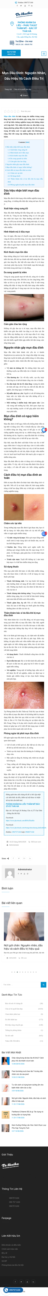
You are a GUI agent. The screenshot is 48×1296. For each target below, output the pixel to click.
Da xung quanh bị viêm (17, 158)
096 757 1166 (14, 1202)
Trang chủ (8, 89)
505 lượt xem (36, 842)
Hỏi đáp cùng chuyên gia (14, 1025)
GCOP (4, 1261)
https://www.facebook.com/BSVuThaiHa (20, 821)
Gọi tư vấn (11, 53)
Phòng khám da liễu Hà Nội (13, 1265)
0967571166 (16, 832)
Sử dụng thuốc (14, 176)
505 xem (24, 958)
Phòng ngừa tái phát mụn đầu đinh (21, 185)
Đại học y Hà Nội (8, 1257)
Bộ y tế (4, 1253)
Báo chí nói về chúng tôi (13, 1003)
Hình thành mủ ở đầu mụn (18, 153)
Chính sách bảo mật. (10, 1249)
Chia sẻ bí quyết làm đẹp (22, 89)
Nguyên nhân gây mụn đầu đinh (17, 164)
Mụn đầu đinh (10, 116)
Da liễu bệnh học (11, 1019)
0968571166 (29, 832)
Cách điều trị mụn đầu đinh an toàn (18, 170)
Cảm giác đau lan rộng (17, 161)
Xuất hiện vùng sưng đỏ (17, 150)
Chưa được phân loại (12, 1014)
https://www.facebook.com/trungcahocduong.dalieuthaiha (26, 828)
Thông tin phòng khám (13, 1030)
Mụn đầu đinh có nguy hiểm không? (18, 167)
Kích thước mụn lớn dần (17, 156)
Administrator (14, 845)
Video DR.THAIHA (12, 1041)
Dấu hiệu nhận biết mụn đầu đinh (17, 147)
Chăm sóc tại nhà (15, 173)
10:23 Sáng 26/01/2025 (17, 842)
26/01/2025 (12, 958)
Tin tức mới (9, 1036)
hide (27, 142)
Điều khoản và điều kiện (11, 1245)
